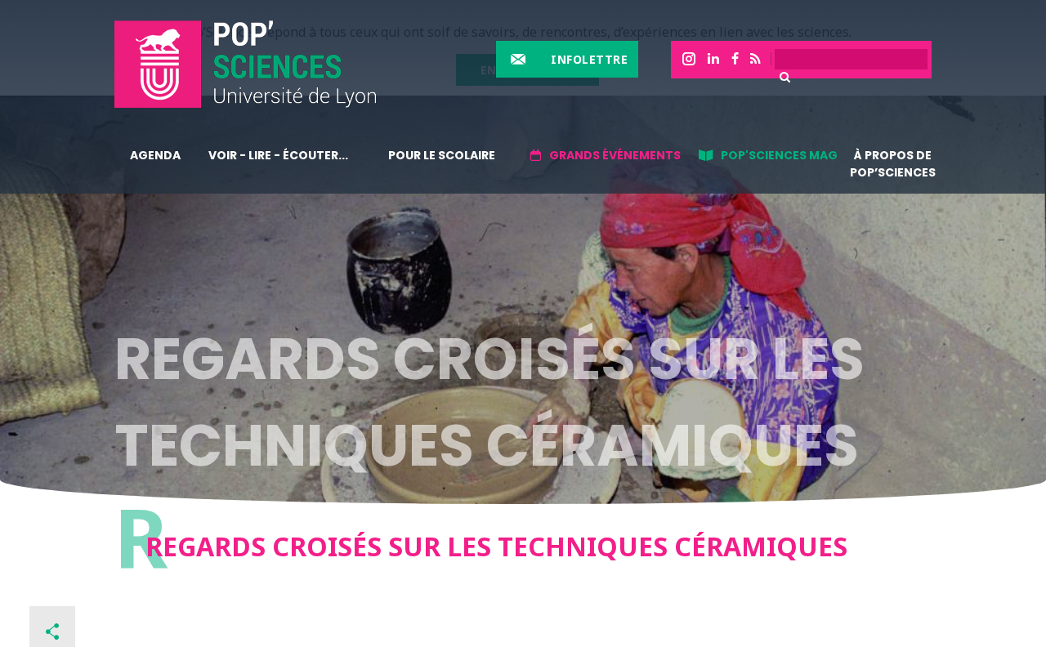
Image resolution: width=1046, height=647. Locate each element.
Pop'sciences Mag (779, 155)
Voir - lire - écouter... (278, 155)
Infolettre (589, 59)
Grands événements (615, 155)
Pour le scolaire (441, 155)
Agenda (155, 155)
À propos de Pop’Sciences (893, 164)
